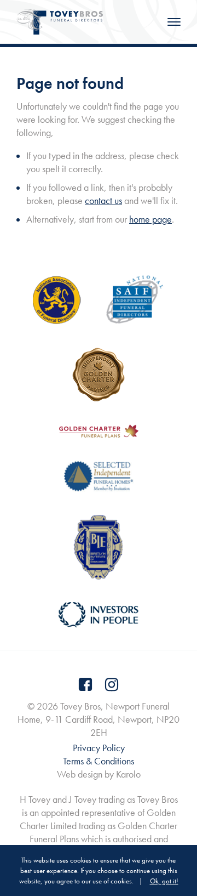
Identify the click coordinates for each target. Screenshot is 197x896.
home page (150, 219)
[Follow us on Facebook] (85, 684)
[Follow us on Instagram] (112, 684)
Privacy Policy (99, 747)
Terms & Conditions (98, 761)
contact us (103, 200)
